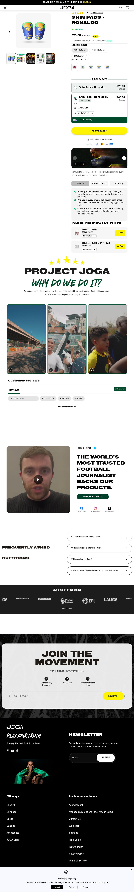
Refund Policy (76, 847)
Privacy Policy (76, 854)
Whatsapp (74, 826)
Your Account (76, 805)
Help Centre (75, 840)
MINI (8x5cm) (79, 50)
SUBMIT (113, 696)
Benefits (80, 184)
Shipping (118, 184)
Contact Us (75, 819)
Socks (10, 819)
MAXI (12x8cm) (80, 56)
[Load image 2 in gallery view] (21, 58)
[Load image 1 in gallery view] (11, 58)
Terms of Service (78, 861)
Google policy (103, 882)
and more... (67, 608)
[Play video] (10, 370)
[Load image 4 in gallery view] (40, 58)
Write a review (120, 389)
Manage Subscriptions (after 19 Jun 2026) (91, 812)
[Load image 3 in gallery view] (30, 58)
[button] (5, 7)
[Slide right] (58, 32)
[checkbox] (78, 398)
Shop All (11, 805)
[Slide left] (9, 32)
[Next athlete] (124, 158)
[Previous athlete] (75, 158)
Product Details (99, 184)
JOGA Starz (13, 840)
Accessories (13, 833)
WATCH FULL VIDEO (92, 497)
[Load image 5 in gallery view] (50, 58)
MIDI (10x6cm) (98, 50)
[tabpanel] (67, 415)
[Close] (131, 869)
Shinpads (11, 812)
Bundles (11, 826)
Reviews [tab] (14, 390)
